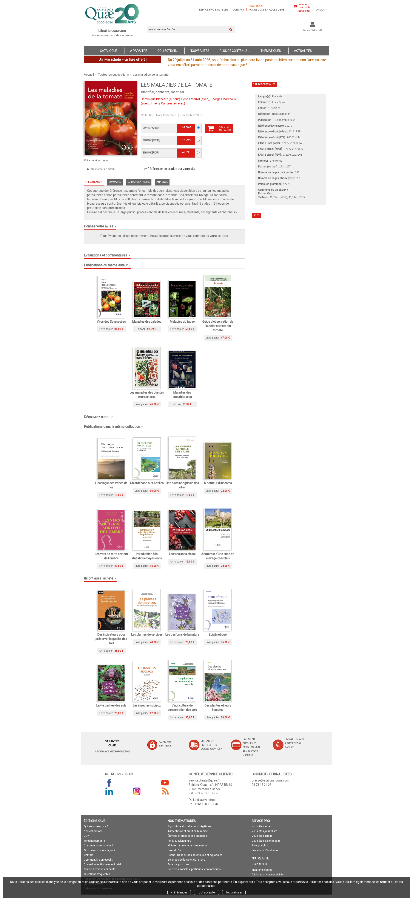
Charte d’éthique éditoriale (99, 869)
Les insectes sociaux (147, 705)
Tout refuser (233, 892)
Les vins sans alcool (182, 554)
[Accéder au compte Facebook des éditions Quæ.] (109, 782)
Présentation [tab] (93, 182)
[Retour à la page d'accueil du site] (112, 14)
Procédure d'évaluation (265, 850)
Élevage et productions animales (187, 835)
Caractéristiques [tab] (264, 84)
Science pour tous (178, 864)
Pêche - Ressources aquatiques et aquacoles (195, 855)
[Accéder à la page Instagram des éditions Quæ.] (137, 791)
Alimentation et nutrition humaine (188, 831)
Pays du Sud (175, 850)
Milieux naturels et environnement (188, 845)
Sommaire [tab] (115, 182)
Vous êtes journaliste (264, 831)
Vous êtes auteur (262, 826)
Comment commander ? (98, 845)
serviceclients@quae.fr (204, 780)
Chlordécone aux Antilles (147, 483)
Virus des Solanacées (111, 321)
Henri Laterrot (190, 99)
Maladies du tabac (182, 321)
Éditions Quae (276, 102)
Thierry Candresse (163, 103)
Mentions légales (262, 869)
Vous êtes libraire (262, 835)
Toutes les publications (113, 74)
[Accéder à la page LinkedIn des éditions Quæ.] (109, 791)
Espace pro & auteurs (213, 9)
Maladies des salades (146, 321)
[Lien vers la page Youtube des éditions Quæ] (165, 782)
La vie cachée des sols (111, 705)
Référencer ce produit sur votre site (171, 168)
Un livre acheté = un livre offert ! (123, 59)
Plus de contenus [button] (234, 50)
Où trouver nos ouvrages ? (99, 850)
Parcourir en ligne (97, 160)
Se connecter (312, 29)
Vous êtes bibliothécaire (266, 840)
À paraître (138, 50)
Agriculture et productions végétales (189, 826)
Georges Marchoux (223, 99)
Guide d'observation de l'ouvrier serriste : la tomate (217, 326)
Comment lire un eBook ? (273, 189)
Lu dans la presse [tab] (139, 182)
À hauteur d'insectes (218, 483)
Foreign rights (260, 845)
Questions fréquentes (97, 874)
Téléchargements (94, 840)
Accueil (89, 74)
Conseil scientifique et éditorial (102, 864)
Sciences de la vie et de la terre (186, 859)
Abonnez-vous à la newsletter (304, 7)
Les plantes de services (147, 634)
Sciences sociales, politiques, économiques (194, 869)
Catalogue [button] (109, 50)
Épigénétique (218, 634)
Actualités (303, 50)
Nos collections (93, 831)
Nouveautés (199, 50)
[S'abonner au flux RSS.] (165, 791)
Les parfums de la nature (182, 634)
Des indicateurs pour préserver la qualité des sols (111, 639)
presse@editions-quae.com (270, 780)
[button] (164, 225)
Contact (238, 9)
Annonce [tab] (162, 182)
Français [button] (319, 9)
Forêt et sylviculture (179, 840)
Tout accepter (206, 892)
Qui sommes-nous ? (96, 826)
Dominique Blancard (154, 99)
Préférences (179, 892)
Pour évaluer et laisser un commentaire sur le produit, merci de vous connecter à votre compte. (164, 236)
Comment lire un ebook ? (98, 859)
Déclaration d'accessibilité (268, 874)
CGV (86, 835)
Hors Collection (166, 115)
